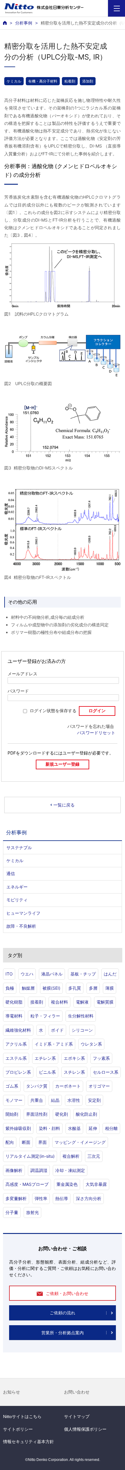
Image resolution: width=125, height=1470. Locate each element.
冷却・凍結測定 (70, 1170)
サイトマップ (77, 1416)
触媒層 (28, 988)
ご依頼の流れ (62, 1312)
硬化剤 (61, 1114)
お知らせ (11, 1392)
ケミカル (14, 81)
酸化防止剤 (86, 1114)
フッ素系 (101, 1058)
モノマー (13, 1100)
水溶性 (73, 1100)
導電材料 (13, 1015)
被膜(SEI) (51, 988)
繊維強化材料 (18, 1030)
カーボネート (68, 1086)
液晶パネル (51, 973)
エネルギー (17, 886)
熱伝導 (61, 1198)
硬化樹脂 (13, 1001)
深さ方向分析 (88, 1198)
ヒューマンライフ (23, 913)
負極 (9, 988)
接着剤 (36, 1001)
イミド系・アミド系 (54, 1044)
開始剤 (11, 1114)
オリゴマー (99, 1086)
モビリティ (17, 899)
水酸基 (74, 1128)
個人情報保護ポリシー (85, 1429)
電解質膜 (104, 1001)
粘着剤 (69, 81)
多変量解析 (16, 1198)
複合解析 (70, 1156)
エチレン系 (45, 1058)
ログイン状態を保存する (53, 710)
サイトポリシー (18, 1429)
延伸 (93, 1128)
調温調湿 (38, 1170)
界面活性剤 (36, 1114)
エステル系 (16, 1058)
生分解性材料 (80, 1015)
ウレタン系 (91, 1044)
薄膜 (109, 988)
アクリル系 (16, 1044)
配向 (9, 1142)
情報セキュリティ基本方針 (28, 1441)
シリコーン (82, 1030)
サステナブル (19, 847)
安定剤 (94, 1100)
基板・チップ (83, 973)
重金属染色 (67, 1184)
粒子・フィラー (45, 1015)
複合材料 (59, 1001)
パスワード (18, 691)
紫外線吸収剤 (18, 1128)
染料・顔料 (49, 1128)
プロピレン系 (18, 1072)
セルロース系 (105, 1072)
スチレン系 (74, 1072)
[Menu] (116, 8)
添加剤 (87, 81)
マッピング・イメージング (80, 1142)
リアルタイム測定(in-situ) (30, 1156)
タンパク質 (36, 1086)
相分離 (111, 1128)
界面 (42, 1142)
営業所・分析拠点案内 (62, 1332)
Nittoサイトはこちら (22, 1416)
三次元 (93, 1156)
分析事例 (23, 23)
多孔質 (74, 988)
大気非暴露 (96, 1184)
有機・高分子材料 (42, 81)
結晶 (55, 1100)
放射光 (32, 1212)
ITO (9, 973)
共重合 (36, 1100)
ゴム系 (11, 1086)
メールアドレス (22, 673)
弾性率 (41, 1198)
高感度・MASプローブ (27, 1184)
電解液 (82, 1001)
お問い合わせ (77, 1392)
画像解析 (13, 1170)
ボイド (57, 1030)
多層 (93, 988)
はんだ (110, 973)
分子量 (11, 1212)
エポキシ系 (74, 1058)
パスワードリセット (96, 732)
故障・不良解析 (21, 926)
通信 (10, 873)
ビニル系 (47, 1072)
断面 (26, 1142)
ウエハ (27, 973)
